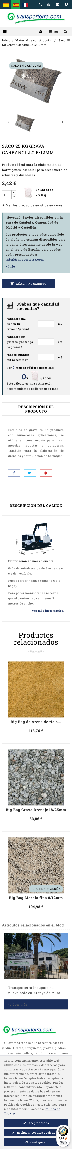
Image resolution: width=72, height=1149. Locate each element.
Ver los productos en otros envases (34, 205)
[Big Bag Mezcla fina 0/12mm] (36, 865)
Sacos (45, 378)
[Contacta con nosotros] (58, 4)
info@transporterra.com (25, 259)
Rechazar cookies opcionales (38, 1132)
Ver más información (48, 610)
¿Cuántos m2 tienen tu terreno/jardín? (18, 324)
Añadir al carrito (28, 284)
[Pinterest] (46, 473)
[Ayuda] (66, 4)
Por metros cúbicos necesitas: (30, 367)
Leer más (17, 1004)
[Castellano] (15, 4)
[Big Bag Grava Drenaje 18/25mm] (36, 777)
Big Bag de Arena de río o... (36, 721)
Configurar (38, 1142)
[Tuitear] (30, 473)
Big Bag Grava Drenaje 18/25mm (36, 809)
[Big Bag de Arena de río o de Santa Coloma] (36, 689)
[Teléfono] (40, 4)
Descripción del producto (36, 409)
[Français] (25, 4)
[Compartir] (14, 473)
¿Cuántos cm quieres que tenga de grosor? (20, 342)
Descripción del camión (36, 505)
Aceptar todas (38, 1123)
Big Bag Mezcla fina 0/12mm (36, 897)
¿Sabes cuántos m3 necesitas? (18, 357)
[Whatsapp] (49, 4)
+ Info (10, 266)
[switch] (63, 1143)
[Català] (6, 4)
